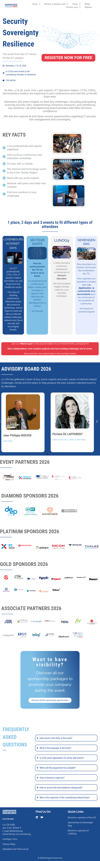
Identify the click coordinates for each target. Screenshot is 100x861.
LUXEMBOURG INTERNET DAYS (13, 244)
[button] (97, 421)
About (34, 4)
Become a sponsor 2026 (54, 4)
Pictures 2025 (72, 7)
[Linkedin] (37, 817)
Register (88, 7)
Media (87, 4)
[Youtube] (42, 817)
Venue (75, 4)
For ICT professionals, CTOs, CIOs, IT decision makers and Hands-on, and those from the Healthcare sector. (13, 277)
